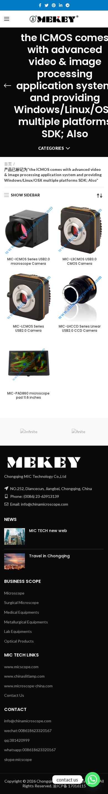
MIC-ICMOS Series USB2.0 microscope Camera (28, 261)
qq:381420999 (17, 740)
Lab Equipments (18, 631)
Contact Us (14, 695)
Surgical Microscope (21, 602)
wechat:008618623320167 (28, 730)
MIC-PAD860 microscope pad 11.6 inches (28, 395)
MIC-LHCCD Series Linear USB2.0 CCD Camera (80, 328)
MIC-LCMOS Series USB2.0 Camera (28, 328)
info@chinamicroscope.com (27, 720)
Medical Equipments (21, 612)
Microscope (14, 593)
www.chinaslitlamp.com (24, 676)
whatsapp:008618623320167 (30, 749)
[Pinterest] (53, 5)
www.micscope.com (21, 666)
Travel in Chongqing (49, 556)
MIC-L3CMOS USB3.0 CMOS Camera (80, 261)
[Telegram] (67, 5)
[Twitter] (46, 5)
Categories (51, 148)
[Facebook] (40, 5)
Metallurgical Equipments (26, 622)
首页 (8, 163)
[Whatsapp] (92, 779)
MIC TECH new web (48, 530)
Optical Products (19, 641)
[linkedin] (60, 5)
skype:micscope (18, 759)
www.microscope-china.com (28, 685)
